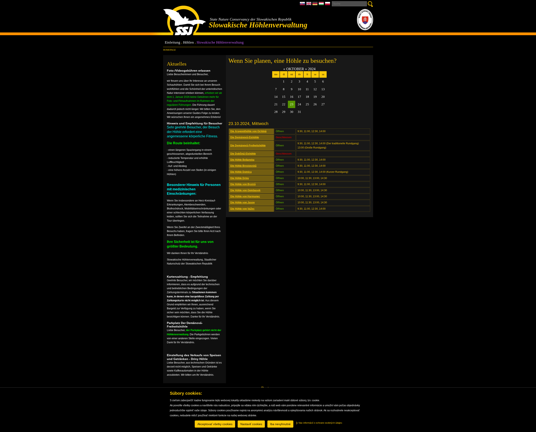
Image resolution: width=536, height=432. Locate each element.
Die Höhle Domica (241, 171)
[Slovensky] (303, 5)
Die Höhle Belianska (242, 159)
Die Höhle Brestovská (243, 165)
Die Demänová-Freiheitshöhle (248, 145)
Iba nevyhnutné (280, 424)
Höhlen (188, 42)
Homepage (169, 50)
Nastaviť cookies (251, 424)
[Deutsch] (315, 5)
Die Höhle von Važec (242, 208)
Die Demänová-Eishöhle (244, 137)
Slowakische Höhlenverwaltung (220, 42)
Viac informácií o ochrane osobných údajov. (320, 423)
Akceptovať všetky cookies (214, 424)
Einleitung (172, 42)
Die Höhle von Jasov (242, 202)
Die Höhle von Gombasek (245, 190)
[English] (309, 5)
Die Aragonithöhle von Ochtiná (248, 131)
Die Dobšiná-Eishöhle (243, 153)
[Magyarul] (322, 5)
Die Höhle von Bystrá (243, 184)
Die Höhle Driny (239, 178)
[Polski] (327, 5)
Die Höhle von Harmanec (245, 196)
